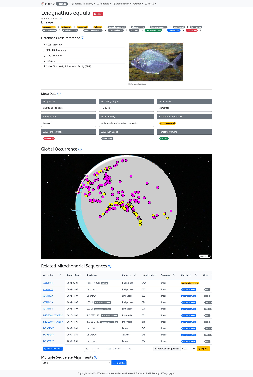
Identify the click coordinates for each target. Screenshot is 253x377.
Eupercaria (134, 30)
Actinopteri (66, 27)
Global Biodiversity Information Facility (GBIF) (68, 66)
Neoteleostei (179, 27)
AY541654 (48, 308)
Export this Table (54, 348)
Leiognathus (192, 30)
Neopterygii (82, 27)
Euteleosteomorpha (158, 27)
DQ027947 (48, 328)
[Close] (248, 4)
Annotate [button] (104, 3)
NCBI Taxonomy (53, 44)
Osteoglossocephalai (117, 27)
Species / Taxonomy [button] (83, 3)
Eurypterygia (196, 27)
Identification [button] (122, 3)
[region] (126, 206)
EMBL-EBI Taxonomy (55, 50)
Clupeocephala (138, 27)
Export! (204, 348)
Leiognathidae (173, 30)
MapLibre (203, 256)
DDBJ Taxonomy (53, 55)
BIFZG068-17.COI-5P (53, 315)
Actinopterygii (49, 27)
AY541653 (48, 302)
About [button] (150, 3)
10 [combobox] (87, 348)
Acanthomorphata (70, 30)
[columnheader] (74, 275)
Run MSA (120, 362)
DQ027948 (48, 334)
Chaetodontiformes (153, 30)
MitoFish (55, 3)
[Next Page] (123, 348)
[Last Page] (129, 348)
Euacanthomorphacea (92, 30)
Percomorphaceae (116, 30)
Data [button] (138, 3)
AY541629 (48, 295)
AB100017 (48, 282)
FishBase (50, 60)
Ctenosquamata (49, 30)
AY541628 (48, 289)
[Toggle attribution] (209, 256)
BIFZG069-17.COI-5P (53, 321)
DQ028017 (48, 341)
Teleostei (97, 27)
